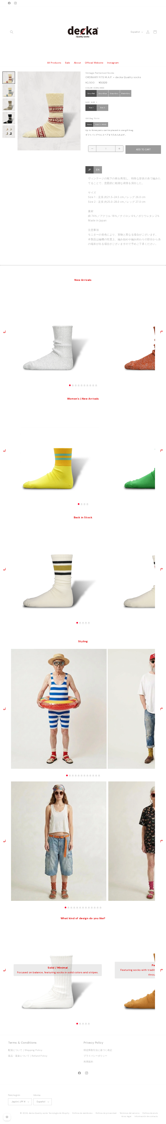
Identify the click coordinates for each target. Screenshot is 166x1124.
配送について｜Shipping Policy (25, 1050)
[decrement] (92, 149)
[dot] (70, 385)
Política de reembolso (82, 1113)
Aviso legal (126, 1116)
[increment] (119, 149)
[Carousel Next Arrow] (161, 332)
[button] (11, 32)
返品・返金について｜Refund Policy (27, 1055)
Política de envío (150, 1113)
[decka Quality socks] (83, 31)
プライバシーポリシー (95, 1055)
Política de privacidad (106, 1113)
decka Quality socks (38, 1113)
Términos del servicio (130, 1113)
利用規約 (88, 1061)
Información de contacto (146, 1116)
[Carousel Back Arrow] (4, 332)
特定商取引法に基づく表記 (98, 1050)
